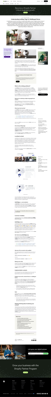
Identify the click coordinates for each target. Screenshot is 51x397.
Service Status (41, 386)
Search (46, 3)
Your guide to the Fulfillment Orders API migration (22, 318)
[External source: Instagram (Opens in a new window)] (42, 393)
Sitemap (25, 393)
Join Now (46, 1)
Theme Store (23, 383)
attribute (24, 64)
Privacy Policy (21, 393)
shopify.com (38, 1)
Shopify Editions (14, 383)
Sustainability (14, 389)
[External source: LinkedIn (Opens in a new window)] (35, 340)
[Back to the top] (4, 381)
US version (21, 149)
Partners (22, 386)
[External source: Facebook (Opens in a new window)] (32, 340)
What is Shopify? (14, 382)
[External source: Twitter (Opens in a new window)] (33, 340)
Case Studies (11, 3)
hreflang (16, 267)
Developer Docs (23, 382)
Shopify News (7, 3)
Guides (31, 385)
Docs (11, 1)
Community (14, 1)
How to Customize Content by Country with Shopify (23, 320)
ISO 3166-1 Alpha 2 (20, 133)
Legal (17, 393)
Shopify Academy (19, 1)
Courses (31, 386)
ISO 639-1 (26, 132)
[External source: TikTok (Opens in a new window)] (44, 393)
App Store (22, 385)
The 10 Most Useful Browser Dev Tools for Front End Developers (24, 327)
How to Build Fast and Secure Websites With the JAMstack (24, 328)
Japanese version (29, 148)
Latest (15, 3)
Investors (13, 386)
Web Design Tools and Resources (42, 120)
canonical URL (17, 203)
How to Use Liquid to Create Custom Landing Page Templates (24, 319)
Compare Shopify (32, 383)
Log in (42, 1)
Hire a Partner (41, 385)
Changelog (31, 389)
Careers (13, 385)
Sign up (18, 81)
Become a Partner (7, 56)
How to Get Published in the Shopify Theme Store (23, 326)
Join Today (25, 12)
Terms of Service (13, 393)
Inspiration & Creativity (41, 130)
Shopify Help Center (42, 382)
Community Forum (42, 383)
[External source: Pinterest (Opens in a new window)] (47, 393)
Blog (3, 3)
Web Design (39, 158)
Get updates (43, 94)
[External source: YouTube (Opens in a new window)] (40, 393)
